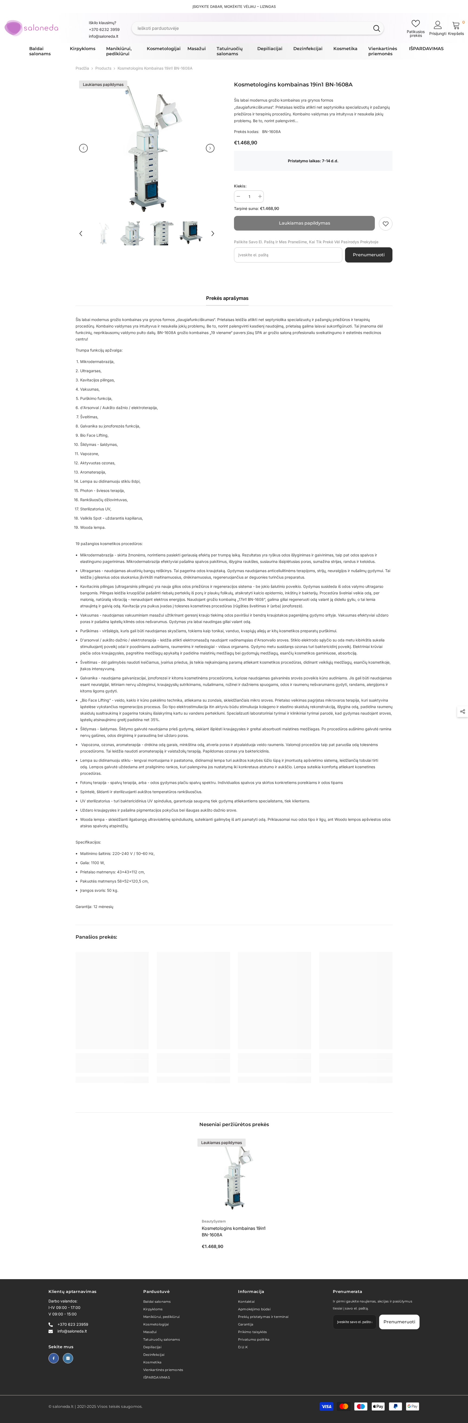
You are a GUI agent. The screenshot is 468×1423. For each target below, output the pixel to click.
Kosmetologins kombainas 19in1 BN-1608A (233, 1231)
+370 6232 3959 (104, 29)
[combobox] (251, 28)
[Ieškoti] (258, 28)
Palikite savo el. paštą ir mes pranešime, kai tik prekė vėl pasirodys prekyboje (306, 241)
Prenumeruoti (369, 254)
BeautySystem (214, 1221)
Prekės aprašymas (227, 298)
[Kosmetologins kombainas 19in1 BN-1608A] (234, 1175)
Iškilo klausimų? (102, 22)
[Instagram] (68, 1358)
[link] (385, 224)
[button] (83, 148)
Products (103, 68)
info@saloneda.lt (103, 36)
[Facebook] (53, 1358)
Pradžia (82, 68)
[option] (146, 148)
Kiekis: (240, 186)
